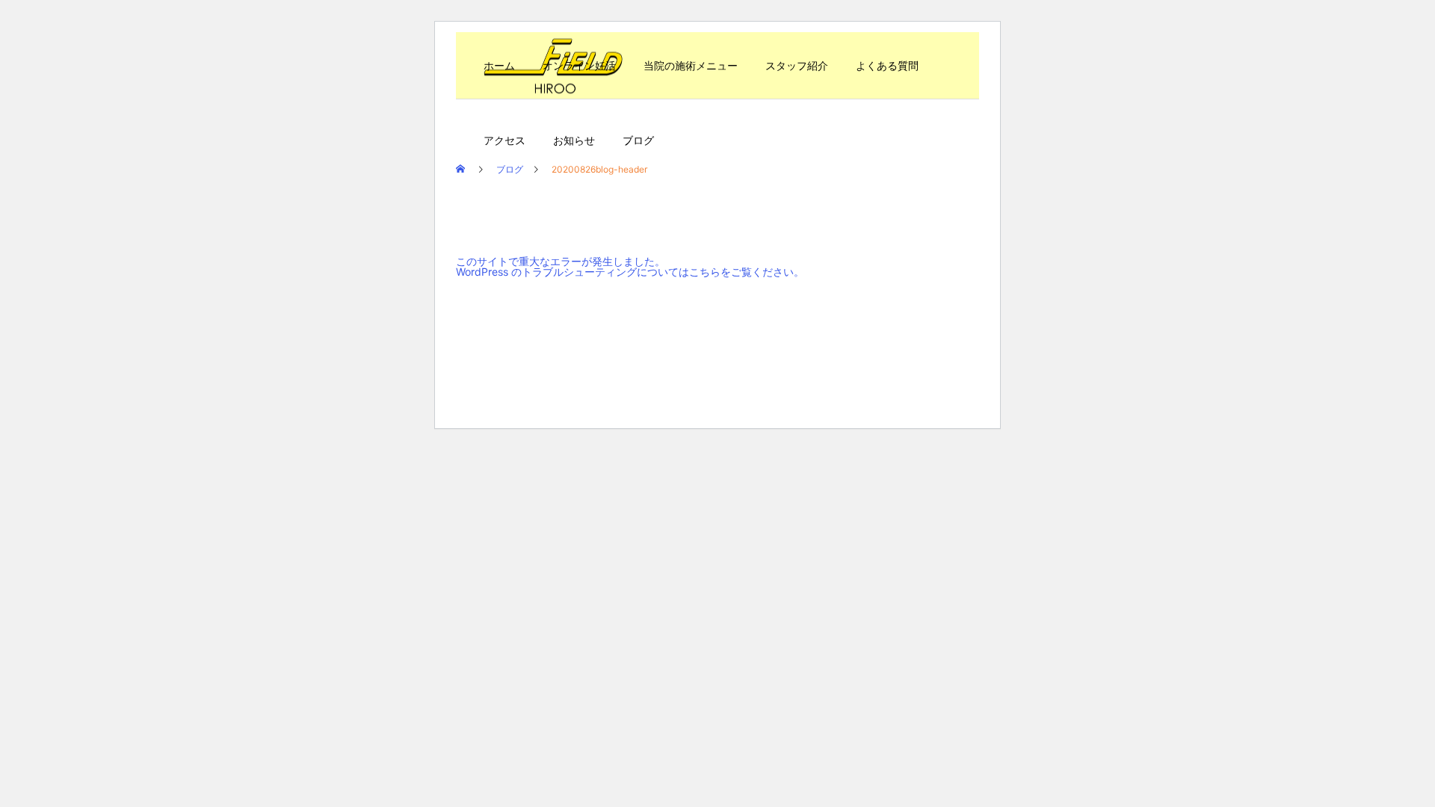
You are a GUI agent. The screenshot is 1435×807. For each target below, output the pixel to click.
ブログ (638, 140)
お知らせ (574, 140)
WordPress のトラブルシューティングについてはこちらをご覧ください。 (630, 271)
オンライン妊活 (579, 65)
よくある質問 (887, 65)
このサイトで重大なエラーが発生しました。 (560, 261)
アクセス (504, 140)
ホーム (499, 65)
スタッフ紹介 (796, 65)
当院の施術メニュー (691, 65)
